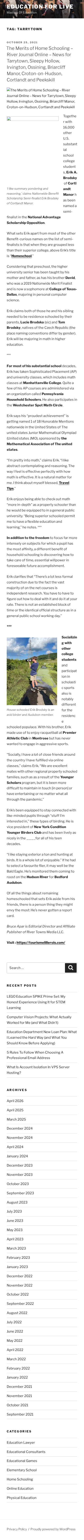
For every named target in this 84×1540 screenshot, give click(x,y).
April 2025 (15, 1110)
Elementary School (22, 1470)
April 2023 (15, 1239)
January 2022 (17, 1377)
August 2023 (17, 1202)
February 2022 (18, 1368)
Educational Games (22, 1461)
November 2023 (20, 1175)
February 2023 (18, 1258)
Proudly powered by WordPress (52, 1529)
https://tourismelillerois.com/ (41, 943)
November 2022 (19, 1285)
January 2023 (17, 1267)
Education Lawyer (21, 1443)
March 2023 (16, 1248)
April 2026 (15, 1101)
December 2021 (19, 1387)
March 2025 (16, 1119)
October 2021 (17, 1405)
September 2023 (20, 1193)
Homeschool (21, 256)
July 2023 (14, 1211)
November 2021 (19, 1396)
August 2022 (17, 1313)
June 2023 (15, 1221)
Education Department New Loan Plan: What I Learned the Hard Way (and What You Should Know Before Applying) (42, 1037)
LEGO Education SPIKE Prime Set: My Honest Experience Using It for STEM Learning (36, 1002)
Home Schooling (20, 1479)
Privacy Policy (17, 1529)
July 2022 (14, 1322)
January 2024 (17, 1156)
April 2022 (15, 1350)
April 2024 (15, 1147)
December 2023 (20, 1165)
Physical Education (22, 1498)
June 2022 (15, 1331)
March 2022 (16, 1359)
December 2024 (20, 1128)
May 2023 (15, 1230)
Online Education (20, 1489)
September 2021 (20, 1414)
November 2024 (20, 1138)
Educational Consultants (26, 1452)
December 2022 (19, 1276)
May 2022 (14, 1341)
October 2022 (18, 1294)
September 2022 (20, 1304)
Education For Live (40, 6)
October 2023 (18, 1184)
